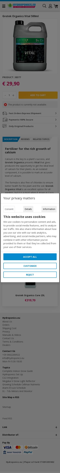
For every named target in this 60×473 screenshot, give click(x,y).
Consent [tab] (9, 209)
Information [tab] (49, 209)
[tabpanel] (30, 232)
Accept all (30, 256)
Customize (30, 265)
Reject (30, 274)
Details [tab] (28, 209)
